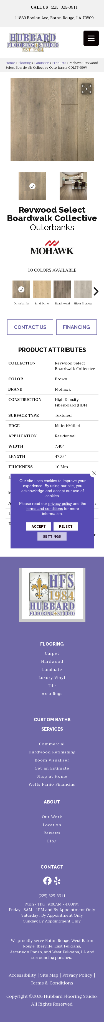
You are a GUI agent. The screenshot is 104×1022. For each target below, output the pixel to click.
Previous (8, 183)
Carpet (52, 653)
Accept (39, 527)
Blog (52, 841)
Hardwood (52, 661)
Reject (66, 527)
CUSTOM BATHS (52, 719)
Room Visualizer (52, 760)
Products (59, 63)
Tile (52, 685)
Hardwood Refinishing (52, 752)
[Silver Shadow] (83, 289)
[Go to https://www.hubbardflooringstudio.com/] (52, 593)
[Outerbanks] (21, 289)
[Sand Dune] (42, 289)
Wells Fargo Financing (52, 784)
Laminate (41, 63)
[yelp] (57, 881)
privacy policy (60, 503)
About (52, 802)
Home (10, 63)
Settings (52, 537)
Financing (76, 327)
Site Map (49, 975)
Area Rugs (52, 693)
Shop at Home (52, 776)
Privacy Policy (77, 975)
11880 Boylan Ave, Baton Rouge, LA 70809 (54, 17)
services (52, 729)
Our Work (52, 816)
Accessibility (22, 975)
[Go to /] (52, 44)
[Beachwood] (62, 289)
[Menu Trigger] (91, 38)
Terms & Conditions (52, 983)
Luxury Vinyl (52, 677)
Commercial (52, 744)
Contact (52, 867)
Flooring (24, 63)
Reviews (52, 833)
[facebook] (47, 881)
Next (95, 183)
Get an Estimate (52, 768)
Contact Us (30, 327)
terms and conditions (44, 508)
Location (52, 825)
